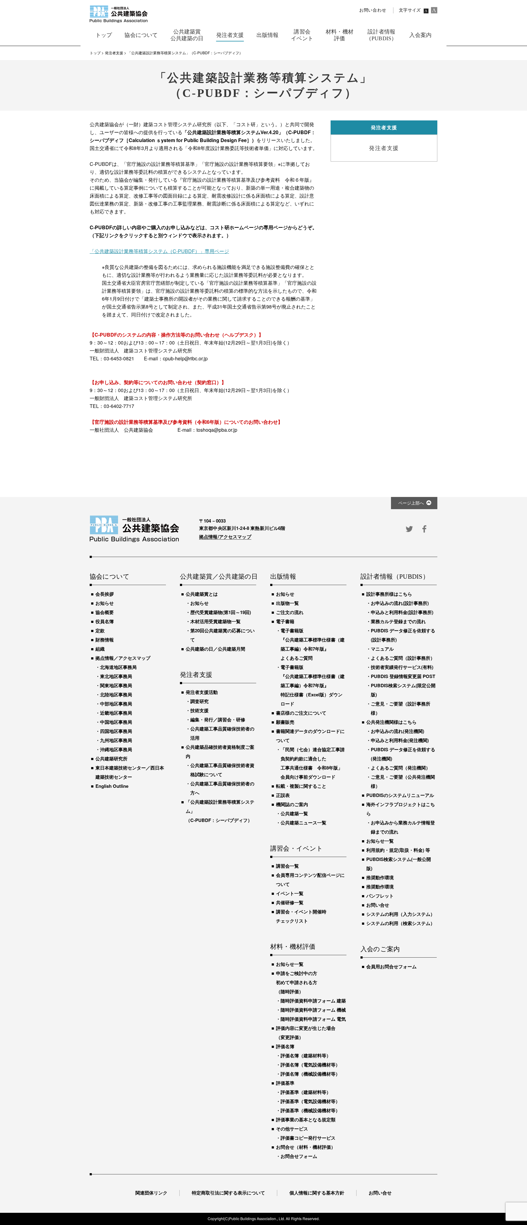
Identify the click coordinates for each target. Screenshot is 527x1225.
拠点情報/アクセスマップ (225, 536)
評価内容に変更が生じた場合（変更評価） (305, 1033)
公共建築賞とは (202, 594)
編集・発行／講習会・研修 (217, 719)
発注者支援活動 (202, 692)
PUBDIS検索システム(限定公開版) (403, 690)
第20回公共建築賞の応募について (222, 635)
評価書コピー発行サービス (308, 1137)
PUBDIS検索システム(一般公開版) (398, 864)
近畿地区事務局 (116, 712)
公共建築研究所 (111, 758)
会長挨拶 (104, 594)
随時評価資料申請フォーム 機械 (313, 1009)
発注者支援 (196, 675)
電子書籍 (285, 621)
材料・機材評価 (292, 947)
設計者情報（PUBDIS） (394, 576)
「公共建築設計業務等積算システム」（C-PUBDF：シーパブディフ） (220, 810)
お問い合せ (377, 905)
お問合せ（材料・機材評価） (305, 1147)
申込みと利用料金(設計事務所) (402, 612)
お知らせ (104, 603)
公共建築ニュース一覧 (303, 822)
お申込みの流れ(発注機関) (397, 731)
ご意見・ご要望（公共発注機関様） (403, 781)
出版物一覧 (287, 603)
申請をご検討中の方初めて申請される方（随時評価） (296, 982)
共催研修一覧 (289, 902)
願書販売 (285, 722)
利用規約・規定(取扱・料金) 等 (398, 850)
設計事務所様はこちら (389, 594)
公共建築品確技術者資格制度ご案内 (220, 751)
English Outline (111, 786)
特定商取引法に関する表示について (228, 1193)
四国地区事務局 (116, 731)
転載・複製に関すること (301, 786)
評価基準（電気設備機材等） (310, 1101)
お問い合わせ (372, 10)
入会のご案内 (380, 949)
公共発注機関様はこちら (391, 722)
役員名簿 (104, 621)
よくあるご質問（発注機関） (400, 767)
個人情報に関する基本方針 (316, 1193)
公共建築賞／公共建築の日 (218, 576)
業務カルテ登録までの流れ (398, 621)
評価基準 (285, 1083)
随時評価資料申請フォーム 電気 (313, 1019)
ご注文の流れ (289, 612)
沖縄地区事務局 (116, 749)
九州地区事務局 (116, 740)
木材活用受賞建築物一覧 (215, 621)
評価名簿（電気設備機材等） (310, 1064)
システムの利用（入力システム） (400, 914)
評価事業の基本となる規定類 (305, 1119)
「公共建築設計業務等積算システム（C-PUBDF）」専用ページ (159, 251)
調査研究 (199, 701)
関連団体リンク (151, 1193)
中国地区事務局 (116, 722)
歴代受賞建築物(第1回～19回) (220, 612)
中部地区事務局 (116, 703)
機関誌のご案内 (292, 804)
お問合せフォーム (299, 1156)
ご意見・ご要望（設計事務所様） (400, 708)
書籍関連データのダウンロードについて (310, 736)
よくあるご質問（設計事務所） (403, 658)
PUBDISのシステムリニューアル (400, 795)
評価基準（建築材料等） (306, 1092)
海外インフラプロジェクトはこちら (400, 809)
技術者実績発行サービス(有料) (402, 667)
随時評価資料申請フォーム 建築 (313, 1000)
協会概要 (104, 612)
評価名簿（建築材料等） (306, 1055)
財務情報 (104, 639)
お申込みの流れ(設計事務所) (400, 603)
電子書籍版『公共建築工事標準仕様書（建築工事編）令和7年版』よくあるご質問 (313, 644)
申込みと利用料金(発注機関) (400, 740)
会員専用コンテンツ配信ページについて (310, 880)
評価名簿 (285, 1046)
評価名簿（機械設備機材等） (310, 1073)
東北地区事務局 (116, 676)
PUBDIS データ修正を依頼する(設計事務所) (403, 635)
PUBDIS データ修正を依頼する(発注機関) (403, 754)
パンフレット (380, 895)
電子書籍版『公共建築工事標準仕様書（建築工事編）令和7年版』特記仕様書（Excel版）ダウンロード (313, 685)
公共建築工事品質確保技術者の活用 (222, 733)
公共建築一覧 (294, 813)
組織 (100, 648)
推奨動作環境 (380, 877)
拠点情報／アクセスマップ (122, 658)
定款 (100, 630)
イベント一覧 (289, 893)
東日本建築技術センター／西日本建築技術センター (129, 772)
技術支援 (199, 710)
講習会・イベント (296, 848)
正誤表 (283, 795)
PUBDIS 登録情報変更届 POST (403, 676)
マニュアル (382, 648)
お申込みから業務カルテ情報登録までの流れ (403, 827)
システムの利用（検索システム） (400, 923)
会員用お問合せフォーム (391, 966)
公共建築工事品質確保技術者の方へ (222, 788)
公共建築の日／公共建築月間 (215, 648)
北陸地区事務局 (116, 694)
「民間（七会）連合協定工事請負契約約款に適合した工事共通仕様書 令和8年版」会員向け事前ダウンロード (313, 763)
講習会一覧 (287, 865)
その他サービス (292, 1128)
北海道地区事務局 (118, 667)
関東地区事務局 (116, 685)
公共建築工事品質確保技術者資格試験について (222, 770)
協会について (110, 576)
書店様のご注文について (301, 712)
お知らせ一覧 (289, 964)
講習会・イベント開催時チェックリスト (301, 916)
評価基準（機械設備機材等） (310, 1110)
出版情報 (283, 576)
